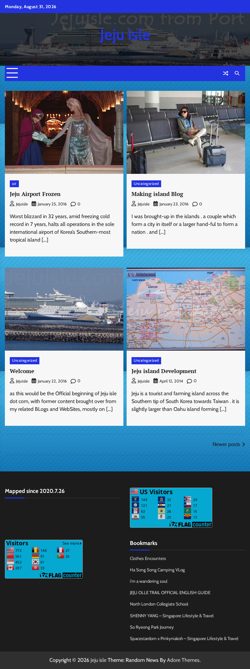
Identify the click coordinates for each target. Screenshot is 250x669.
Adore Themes (183, 660)
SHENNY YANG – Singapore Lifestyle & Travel (172, 615)
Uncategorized (146, 183)
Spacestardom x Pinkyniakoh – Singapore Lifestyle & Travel (184, 638)
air (14, 183)
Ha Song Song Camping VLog (157, 569)
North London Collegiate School (159, 603)
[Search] (237, 73)
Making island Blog (157, 194)
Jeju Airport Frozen (35, 194)
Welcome (22, 371)
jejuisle (22, 204)
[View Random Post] (225, 73)
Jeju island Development (164, 371)
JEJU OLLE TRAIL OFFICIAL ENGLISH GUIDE (170, 592)
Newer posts (226, 444)
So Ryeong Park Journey (152, 627)
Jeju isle (125, 34)
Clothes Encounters (148, 558)
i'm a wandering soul (148, 581)
